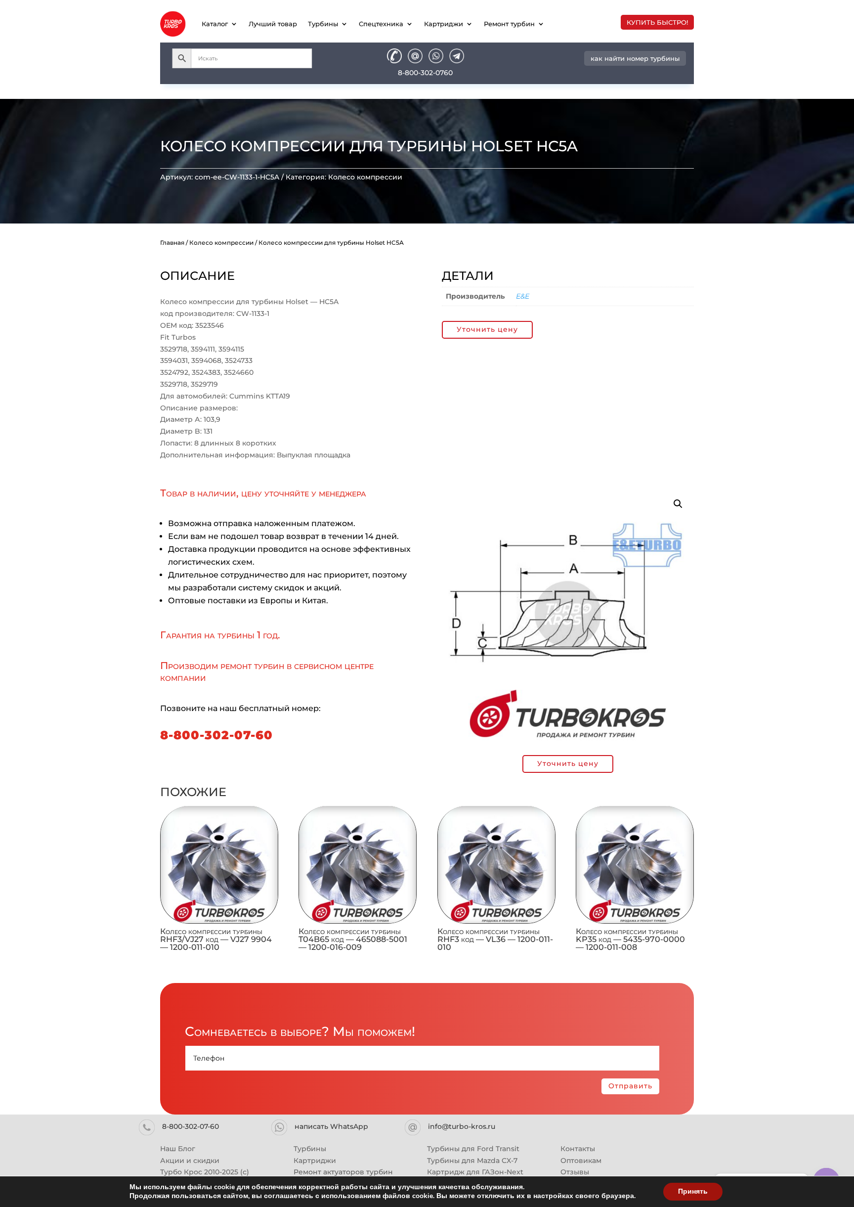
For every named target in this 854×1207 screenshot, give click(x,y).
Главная (172, 242)
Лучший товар (273, 24)
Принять (693, 1191)
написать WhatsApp (331, 1126)
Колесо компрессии (365, 177)
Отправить (630, 1085)
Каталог (215, 24)
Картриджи (443, 24)
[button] (678, 504)
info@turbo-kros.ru (461, 1126)
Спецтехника (381, 24)
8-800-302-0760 (425, 72)
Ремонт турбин (509, 24)
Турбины (323, 24)
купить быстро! (657, 22)
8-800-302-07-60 (216, 735)
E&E (522, 296)
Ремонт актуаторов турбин (343, 1171)
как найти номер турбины (635, 58)
